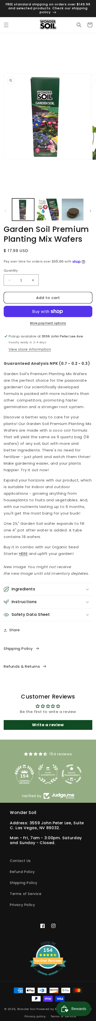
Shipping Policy (18, 648)
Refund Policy (22, 871)
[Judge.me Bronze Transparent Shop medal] (71, 774)
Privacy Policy (22, 904)
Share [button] (14, 630)
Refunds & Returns (22, 666)
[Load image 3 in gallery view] (73, 209)
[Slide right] (90, 211)
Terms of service (63, 1016)
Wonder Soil (26, 1009)
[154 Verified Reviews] (48, 977)
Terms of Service (26, 893)
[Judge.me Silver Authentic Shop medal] (48, 774)
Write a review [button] (48, 725)
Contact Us (20, 860)
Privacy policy (35, 1016)
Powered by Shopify (51, 1009)
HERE (23, 553)
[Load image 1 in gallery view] (23, 209)
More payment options (48, 323)
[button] (6, 25)
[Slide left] (5, 211)
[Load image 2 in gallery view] (48, 209)
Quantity (11, 270)
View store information (30, 349)
